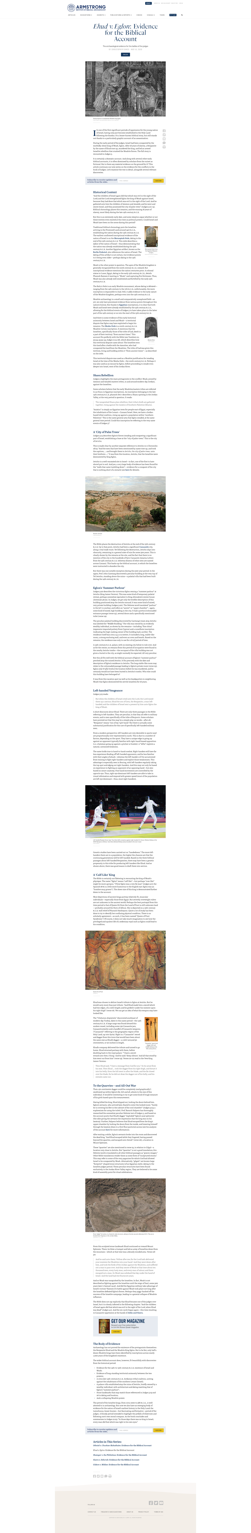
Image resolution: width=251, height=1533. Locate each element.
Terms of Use (158, 1511)
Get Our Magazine (128, 1321)
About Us (130, 1511)
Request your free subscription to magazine (125, 1326)
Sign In (181, 3)
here (127, 469)
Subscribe (116, 1332)
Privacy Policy (143, 1511)
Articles (71, 15)
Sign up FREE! (174, 3)
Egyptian (123, 304)
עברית (173, 15)
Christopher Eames (120, 49)
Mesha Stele (110, 326)
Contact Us (157, 3)
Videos (139, 15)
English (125, 54)
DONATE (148, 3)
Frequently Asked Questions (111, 1511)
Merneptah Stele (121, 238)
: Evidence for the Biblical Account (122, 1445)
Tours (162, 15)
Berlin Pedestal (100, 252)
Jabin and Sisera (135, 1312)
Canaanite (144, 546)
